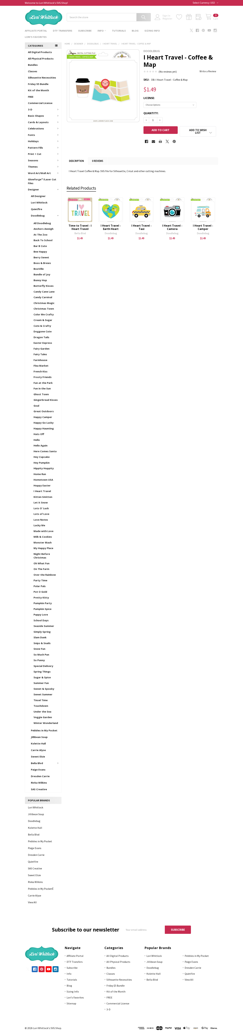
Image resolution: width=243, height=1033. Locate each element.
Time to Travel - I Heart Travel (80, 227)
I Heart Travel (42, 491)
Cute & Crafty (42, 325)
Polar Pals (40, 586)
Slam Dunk (40, 637)
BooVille (39, 268)
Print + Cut (34, 154)
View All (32, 902)
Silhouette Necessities (42, 77)
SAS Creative (39, 789)
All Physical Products (41, 58)
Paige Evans (38, 769)
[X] (191, 30)
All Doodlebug (42, 223)
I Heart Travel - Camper (203, 227)
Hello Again (40, 445)
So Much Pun (41, 654)
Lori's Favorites (36, 37)
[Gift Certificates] (191, 17)
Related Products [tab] (81, 188)
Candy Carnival (43, 297)
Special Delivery (43, 666)
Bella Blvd (37, 763)
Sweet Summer (43, 694)
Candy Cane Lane (44, 291)
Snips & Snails (42, 643)
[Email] (153, 141)
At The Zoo (40, 234)
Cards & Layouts (38, 122)
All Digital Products (40, 52)
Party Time (40, 580)
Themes (33, 166)
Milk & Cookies (43, 536)
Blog (135, 30)
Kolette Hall (38, 743)
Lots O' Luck (41, 508)
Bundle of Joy (42, 274)
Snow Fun (39, 648)
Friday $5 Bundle (38, 84)
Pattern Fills (35, 147)
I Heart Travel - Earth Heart (111, 227)
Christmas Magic (44, 303)
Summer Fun (41, 683)
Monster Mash (43, 542)
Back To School (43, 240)
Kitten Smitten (43, 496)
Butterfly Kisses (44, 285)
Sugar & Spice (42, 677)
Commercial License (40, 103)
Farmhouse (40, 360)
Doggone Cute (43, 331)
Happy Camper (43, 417)
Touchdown (41, 705)
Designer (33, 189)
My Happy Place (43, 548)
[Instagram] (215, 30)
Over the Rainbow (45, 574)
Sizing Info (152, 30)
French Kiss (40, 371)
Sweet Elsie (38, 756)
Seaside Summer (44, 626)
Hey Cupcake (42, 456)
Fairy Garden (41, 348)
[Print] (160, 141)
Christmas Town (44, 308)
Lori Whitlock (39, 202)
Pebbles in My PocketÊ (41, 888)
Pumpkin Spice (42, 609)
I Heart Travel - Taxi (141, 227)
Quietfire (36, 209)
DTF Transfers (62, 30)
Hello (37, 439)
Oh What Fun (41, 563)
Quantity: (150, 113)
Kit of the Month (38, 90)
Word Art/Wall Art (39, 173)
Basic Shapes (36, 115)
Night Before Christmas (42, 555)
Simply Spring (42, 631)
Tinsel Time (41, 700)
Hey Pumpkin (42, 462)
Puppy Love (41, 614)
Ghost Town (41, 394)
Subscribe (85, 30)
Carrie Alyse (38, 750)
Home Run (40, 474)
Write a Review (208, 71)
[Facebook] (197, 30)
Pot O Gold (40, 591)
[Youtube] (209, 30)
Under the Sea (42, 711)
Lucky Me (39, 525)
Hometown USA (43, 479)
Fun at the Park (43, 382)
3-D (30, 109)
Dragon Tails (41, 337)
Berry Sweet (41, 257)
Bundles (33, 64)
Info (101, 30)
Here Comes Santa (45, 451)
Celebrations (36, 128)
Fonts (31, 135)
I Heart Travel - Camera (172, 227)
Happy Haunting (44, 428)
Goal (36, 405)
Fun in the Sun (42, 388)
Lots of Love (41, 514)
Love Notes (41, 519)
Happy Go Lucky (44, 422)
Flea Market (41, 365)
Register (167, 18)
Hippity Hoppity (44, 468)
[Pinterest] (203, 30)
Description (76, 160)
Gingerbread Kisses (46, 399)
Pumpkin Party (43, 603)
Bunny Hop (40, 280)
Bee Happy (40, 251)
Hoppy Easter (42, 485)
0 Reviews (97, 160)
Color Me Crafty (44, 314)
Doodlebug (38, 215)
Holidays (33, 141)
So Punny (39, 660)
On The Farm (41, 569)
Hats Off (39, 434)
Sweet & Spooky (44, 688)
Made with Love (43, 531)
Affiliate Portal (36, 30)
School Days (41, 620)
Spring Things (42, 671)
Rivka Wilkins (39, 782)
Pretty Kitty (41, 597)
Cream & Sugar (43, 320)
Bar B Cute (40, 246)
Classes (32, 71)
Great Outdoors (44, 411)
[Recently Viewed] (200, 17)
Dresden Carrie (40, 776)
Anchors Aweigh (43, 228)
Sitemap (71, 1003)
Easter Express (43, 342)
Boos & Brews (42, 263)
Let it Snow (41, 502)
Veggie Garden (43, 717)
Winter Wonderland (46, 723)
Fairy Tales (40, 354)
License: (149, 98)
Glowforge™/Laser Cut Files (42, 181)
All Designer (38, 196)
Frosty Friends (43, 377)
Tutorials (119, 30)
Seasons (33, 160)
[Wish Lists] (181, 17)
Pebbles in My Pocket (44, 730)
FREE (30, 96)
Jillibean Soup (39, 737)
